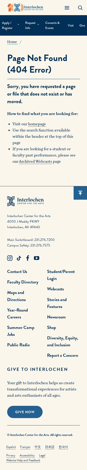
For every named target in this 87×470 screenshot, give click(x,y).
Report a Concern (62, 355)
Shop (51, 327)
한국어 (63, 447)
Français (25, 447)
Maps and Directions (16, 296)
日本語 (49, 447)
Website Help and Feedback (23, 460)
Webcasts (55, 288)
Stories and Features (57, 303)
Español (11, 447)
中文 (38, 447)
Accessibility (27, 455)
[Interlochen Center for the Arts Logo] (25, 7)
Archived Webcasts (35, 161)
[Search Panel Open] (80, 7)
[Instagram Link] (9, 258)
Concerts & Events (52, 25)
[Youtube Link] (36, 258)
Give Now (25, 412)
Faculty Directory (22, 282)
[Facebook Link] (27, 258)
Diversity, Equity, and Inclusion (62, 341)
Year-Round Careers (17, 313)
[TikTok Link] (18, 258)
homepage (37, 124)
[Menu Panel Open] (67, 7)
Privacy (10, 455)
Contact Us (17, 271)
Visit (71, 25)
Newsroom (56, 317)
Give (82, 25)
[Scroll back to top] (80, 193)
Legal (42, 455)
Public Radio (18, 344)
